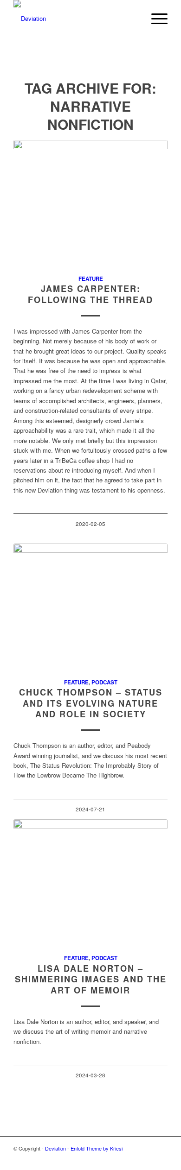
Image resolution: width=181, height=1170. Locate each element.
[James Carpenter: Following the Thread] (90, 202)
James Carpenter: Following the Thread (90, 294)
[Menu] (155, 18)
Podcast (104, 682)
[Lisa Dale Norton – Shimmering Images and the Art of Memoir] (90, 881)
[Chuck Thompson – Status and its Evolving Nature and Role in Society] (90, 606)
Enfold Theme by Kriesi (97, 1148)
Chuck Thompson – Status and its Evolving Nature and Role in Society (90, 703)
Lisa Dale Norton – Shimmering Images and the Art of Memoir (91, 979)
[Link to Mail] (161, 1158)
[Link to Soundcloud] (91, 1158)
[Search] (133, 18)
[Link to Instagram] (119, 1158)
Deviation (55, 1148)
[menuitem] (133, 18)
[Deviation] (74, 18)
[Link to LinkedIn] (147, 1158)
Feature (90, 279)
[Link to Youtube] (133, 1158)
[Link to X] (105, 1158)
